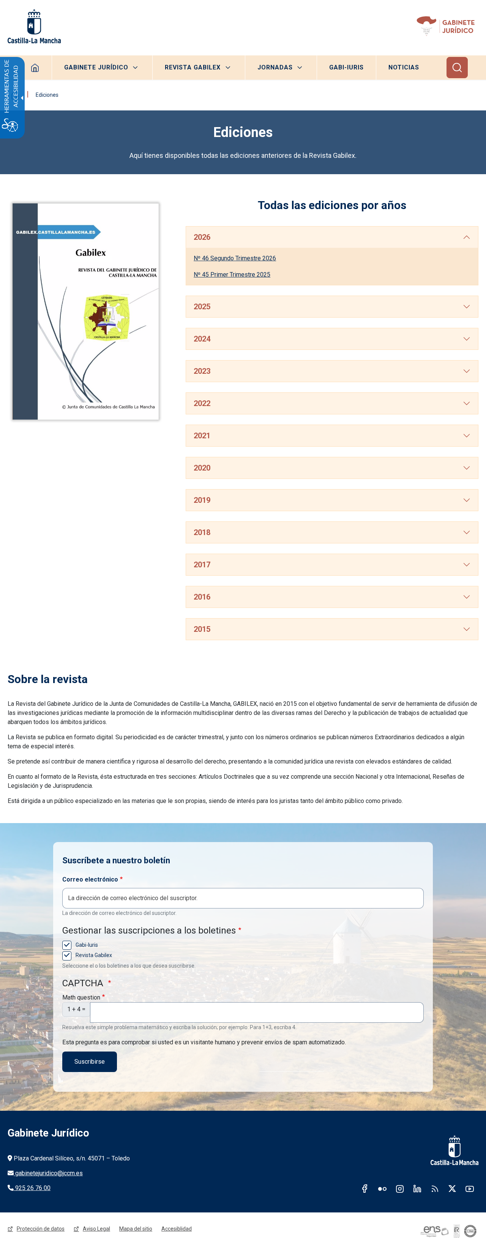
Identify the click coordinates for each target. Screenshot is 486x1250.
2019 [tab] (202, 500)
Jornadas (275, 67)
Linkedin (417, 1188)
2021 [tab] (202, 435)
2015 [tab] (202, 629)
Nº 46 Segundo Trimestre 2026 (235, 258)
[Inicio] (447, 26)
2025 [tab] (202, 306)
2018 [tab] (202, 532)
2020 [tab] (202, 467)
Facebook (365, 1188)
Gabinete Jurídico (96, 67)
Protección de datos (41, 1229)
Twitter (452, 1188)
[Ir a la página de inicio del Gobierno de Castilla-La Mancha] (34, 26)
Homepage (35, 67)
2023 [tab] (202, 371)
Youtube (469, 1188)
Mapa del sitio (135, 1229)
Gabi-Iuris (346, 67)
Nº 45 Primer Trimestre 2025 (232, 274)
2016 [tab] (202, 596)
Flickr (382, 1188)
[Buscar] (457, 67)
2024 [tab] (202, 338)
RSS (434, 1188)
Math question (81, 997)
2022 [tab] (202, 403)
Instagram (400, 1188)
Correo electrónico (90, 879)
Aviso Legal (96, 1229)
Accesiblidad (176, 1229)
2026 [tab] (202, 237)
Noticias (403, 67)
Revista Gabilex (193, 67)
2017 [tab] (202, 564)
